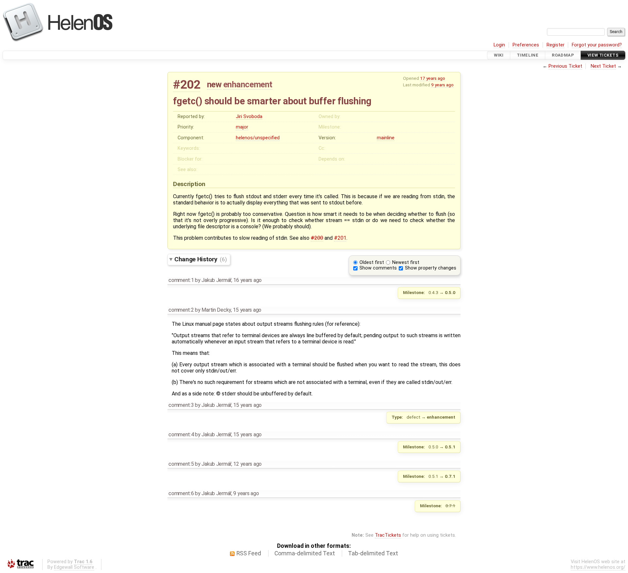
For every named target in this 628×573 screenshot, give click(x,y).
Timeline (527, 55)
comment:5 (181, 464)
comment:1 (181, 280)
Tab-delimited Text (373, 553)
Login (499, 45)
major (242, 127)
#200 (317, 238)
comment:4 (181, 434)
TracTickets (388, 535)
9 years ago (442, 84)
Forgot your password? (597, 45)
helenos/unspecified (258, 138)
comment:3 (181, 405)
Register (556, 45)
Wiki (498, 55)
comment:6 (181, 493)
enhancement (247, 84)
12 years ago (247, 464)
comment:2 (181, 310)
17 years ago (432, 78)
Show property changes (430, 268)
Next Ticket (603, 66)
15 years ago (247, 310)
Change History (200, 259)
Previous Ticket (565, 66)
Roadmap (563, 55)
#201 (340, 238)
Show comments (378, 268)
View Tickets (603, 55)
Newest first (405, 262)
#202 (186, 85)
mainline (385, 138)
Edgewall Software (74, 567)
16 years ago (247, 280)
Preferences (526, 45)
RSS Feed (248, 553)
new (214, 84)
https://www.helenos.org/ (598, 567)
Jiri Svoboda (249, 116)
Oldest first (371, 262)
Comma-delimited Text (304, 553)
